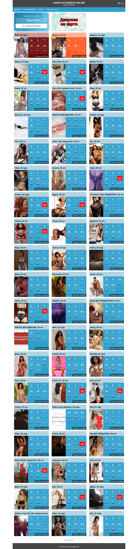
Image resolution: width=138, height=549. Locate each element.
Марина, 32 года (97, 35)
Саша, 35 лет (96, 168)
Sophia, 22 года (97, 115)
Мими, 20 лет (21, 88)
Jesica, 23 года (59, 248)
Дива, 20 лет (20, 354)
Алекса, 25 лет (59, 168)
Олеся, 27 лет (21, 407)
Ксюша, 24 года (22, 194)
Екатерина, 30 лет (60, 274)
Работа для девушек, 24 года (65, 407)
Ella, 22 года (95, 513)
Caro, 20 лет (20, 380)
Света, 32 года (96, 248)
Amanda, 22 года (97, 354)
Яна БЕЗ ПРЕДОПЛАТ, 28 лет (103, 434)
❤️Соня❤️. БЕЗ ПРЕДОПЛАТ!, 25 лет (107, 194)
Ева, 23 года (95, 407)
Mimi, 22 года (58, 327)
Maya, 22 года (21, 434)
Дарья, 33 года (96, 487)
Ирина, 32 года (21, 62)
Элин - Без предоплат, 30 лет (65, 141)
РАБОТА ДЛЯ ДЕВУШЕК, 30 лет (29, 327)
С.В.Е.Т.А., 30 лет (60, 380)
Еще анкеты (69, 540)
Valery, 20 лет (96, 327)
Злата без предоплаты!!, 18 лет (67, 88)
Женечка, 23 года (23, 115)
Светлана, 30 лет (60, 62)
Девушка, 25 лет (97, 221)
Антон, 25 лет (96, 274)
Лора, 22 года (58, 513)
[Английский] (122, 4)
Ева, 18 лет (57, 487)
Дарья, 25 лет (58, 194)
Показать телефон (41, 56)
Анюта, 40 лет (21, 221)
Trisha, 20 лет (58, 221)
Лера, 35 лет (95, 88)
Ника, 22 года (21, 168)
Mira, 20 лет (95, 460)
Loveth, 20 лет (58, 354)
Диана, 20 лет (96, 62)
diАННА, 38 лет (59, 301)
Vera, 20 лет (20, 141)
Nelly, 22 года (21, 35)
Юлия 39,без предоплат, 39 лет (29, 460)
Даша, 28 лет (21, 274)
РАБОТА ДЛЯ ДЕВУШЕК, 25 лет (66, 115)
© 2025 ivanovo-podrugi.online (69, 547)
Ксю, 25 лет (95, 380)
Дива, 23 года (21, 487)
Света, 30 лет (21, 301)
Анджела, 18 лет (59, 460)
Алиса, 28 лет (58, 434)
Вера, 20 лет (20, 248)
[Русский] (119, 4)
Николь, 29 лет (59, 35)
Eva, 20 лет (95, 141)
